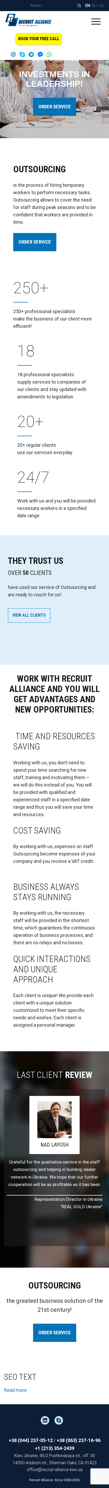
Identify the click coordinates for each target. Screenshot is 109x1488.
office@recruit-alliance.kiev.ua (55, 1469)
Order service (54, 107)
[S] (61, 1420)
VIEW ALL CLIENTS (29, 615)
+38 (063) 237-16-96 (79, 1440)
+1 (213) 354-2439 (54, 1448)
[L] (47, 1420)
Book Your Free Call (38, 38)
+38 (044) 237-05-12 (31, 1440)
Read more (15, 1390)
